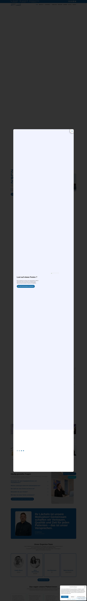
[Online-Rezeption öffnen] (81, 599)
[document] (43, 300)
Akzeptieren (65, 596)
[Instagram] (19, 451)
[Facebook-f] (17, 451)
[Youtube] (23, 451)
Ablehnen (72, 596)
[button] (84, 586)
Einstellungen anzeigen (81, 596)
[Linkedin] (21, 451)
